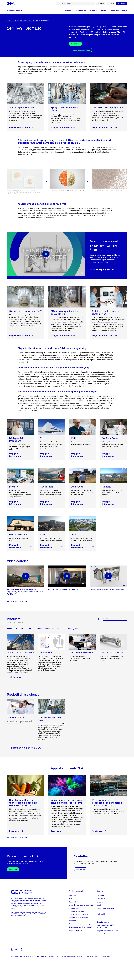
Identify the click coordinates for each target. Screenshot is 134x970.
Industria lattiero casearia (78, 914)
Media (99, 905)
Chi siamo (100, 896)
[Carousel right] (87, 181)
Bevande (72, 899)
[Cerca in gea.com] (58, 3)
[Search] (100, 619)
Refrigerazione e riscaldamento (80, 927)
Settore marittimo (75, 930)
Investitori (101, 902)
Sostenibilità (101, 899)
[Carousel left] (47, 181)
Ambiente (72, 896)
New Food (72, 921)
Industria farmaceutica (77, 911)
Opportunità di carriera (105, 908)
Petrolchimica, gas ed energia (80, 924)
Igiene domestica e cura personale (81, 905)
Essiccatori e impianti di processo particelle (22, 20)
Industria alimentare (76, 908)
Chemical (72, 902)
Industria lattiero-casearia (78, 918)
